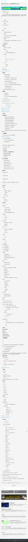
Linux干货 (10, 5)
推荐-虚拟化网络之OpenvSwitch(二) (15, 520)
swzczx (2, 5)
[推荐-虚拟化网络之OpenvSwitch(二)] (5, 522)
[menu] (26, 1)
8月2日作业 (3, 532)
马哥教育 (15, 540)
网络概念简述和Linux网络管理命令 (6, 509)
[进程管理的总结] (5, 505)
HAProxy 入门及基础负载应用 (6, 526)
